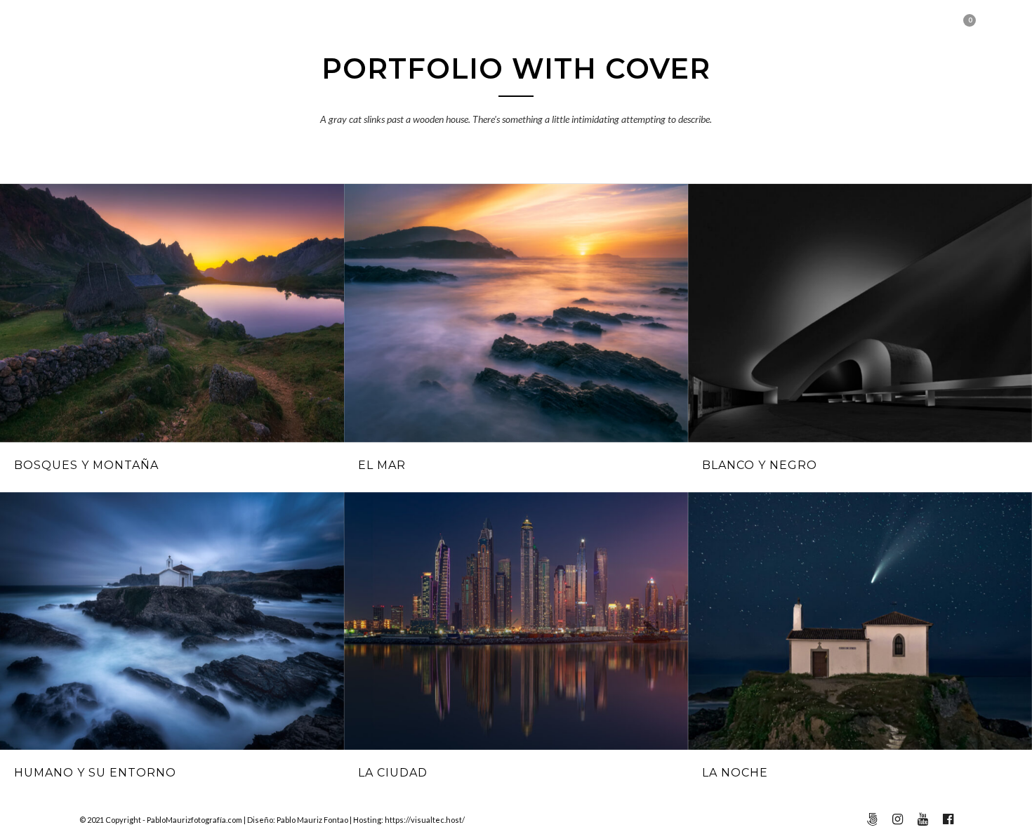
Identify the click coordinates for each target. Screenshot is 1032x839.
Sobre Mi (692, 91)
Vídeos (453, 91)
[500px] (127, 31)
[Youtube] (88, 31)
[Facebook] (68, 31)
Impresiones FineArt (569, 91)
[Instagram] (107, 31)
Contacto (778, 91)
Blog (391, 91)
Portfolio (317, 91)
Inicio (239, 91)
